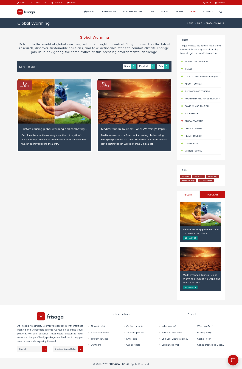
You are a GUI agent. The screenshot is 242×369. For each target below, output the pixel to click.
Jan (21, 86)
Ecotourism (191, 143)
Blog (193, 11)
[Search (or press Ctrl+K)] (221, 12)
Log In (208, 3)
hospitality (212, 176)
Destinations (108, 11)
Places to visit (98, 326)
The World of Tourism (197, 91)
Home (90, 11)
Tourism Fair (192, 113)
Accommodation (132, 11)
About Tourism (193, 84)
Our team (96, 344)
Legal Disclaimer (170, 344)
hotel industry (188, 181)
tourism (185, 176)
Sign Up (221, 3)
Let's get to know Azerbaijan (201, 76)
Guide (164, 11)
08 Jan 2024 (190, 287)
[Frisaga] (50, 316)
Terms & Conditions (172, 332)
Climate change (193, 128)
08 (104, 83)
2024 (26, 86)
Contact (208, 11)
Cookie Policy (204, 338)
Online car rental (135, 326)
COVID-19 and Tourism (197, 106)
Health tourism (193, 136)
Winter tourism (193, 151)
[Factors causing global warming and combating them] (54, 101)
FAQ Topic (131, 338)
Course (179, 11)
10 (24, 83)
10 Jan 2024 (190, 238)
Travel (188, 69)
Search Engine (40, 3)
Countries (58, 3)
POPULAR (212, 194)
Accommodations (100, 332)
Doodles (23, 3)
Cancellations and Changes (211, 344)
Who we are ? (169, 326)
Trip (151, 11)
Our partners (133, 344)
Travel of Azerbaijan (196, 61)
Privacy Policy (204, 332)
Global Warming (194, 121)
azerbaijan (198, 176)
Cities (72, 3)
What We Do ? (205, 326)
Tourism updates (135, 332)
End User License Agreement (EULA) (181, 338)
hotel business (205, 181)
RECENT (188, 194)
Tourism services (99, 338)
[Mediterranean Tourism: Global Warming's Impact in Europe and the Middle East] (134, 101)
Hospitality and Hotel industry (202, 98)
